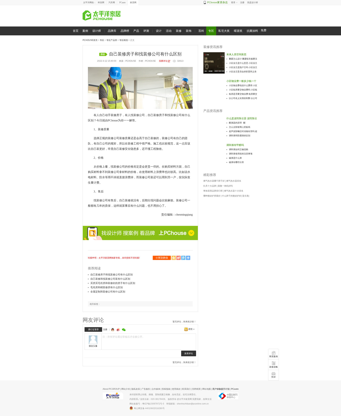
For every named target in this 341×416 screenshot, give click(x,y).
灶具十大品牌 (209, 186)
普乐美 (245, 196)
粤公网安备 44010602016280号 (149, 408)
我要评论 (163, 61)
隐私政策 (135, 389)
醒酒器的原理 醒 (237, 123)
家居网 (133, 2)
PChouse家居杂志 (217, 2)
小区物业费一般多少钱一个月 (241, 81)
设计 (159, 30)
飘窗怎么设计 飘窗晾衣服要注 (243, 59)
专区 (211, 30)
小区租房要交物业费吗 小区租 (243, 89)
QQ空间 (174, 258)
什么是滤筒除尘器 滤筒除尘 (241, 118)
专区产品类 (111, 40)
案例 (85, 30)
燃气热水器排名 (233, 181)
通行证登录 (93, 329)
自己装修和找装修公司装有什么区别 (110, 278)
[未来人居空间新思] (214, 63)
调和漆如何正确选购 (238, 149)
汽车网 (112, 2)
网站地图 (206, 389)
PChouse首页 (90, 40)
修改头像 (93, 346)
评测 (146, 30)
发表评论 (188, 353)
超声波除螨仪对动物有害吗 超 (243, 131)
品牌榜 (125, 30)
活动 (169, 30)
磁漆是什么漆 (235, 158)
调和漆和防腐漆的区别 (239, 135)
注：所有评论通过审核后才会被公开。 (123, 336)
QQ (113, 329)
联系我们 (186, 389)
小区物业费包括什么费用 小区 (243, 85)
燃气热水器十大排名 (233, 191)
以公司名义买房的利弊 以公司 (243, 98)
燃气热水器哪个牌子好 (214, 181)
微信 (162, 258)
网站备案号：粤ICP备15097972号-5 (146, 403)
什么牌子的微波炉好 (231, 196)
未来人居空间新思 (236, 54)
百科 (201, 30)
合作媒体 (156, 389)
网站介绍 (125, 389)
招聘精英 (196, 389)
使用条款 (176, 389)
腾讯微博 (183, 258)
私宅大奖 (224, 30)
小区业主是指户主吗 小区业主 (243, 67)
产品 (136, 30)
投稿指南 (166, 389)
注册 (105, 329)
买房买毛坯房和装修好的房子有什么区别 (112, 283)
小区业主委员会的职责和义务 (243, 71)
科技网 (101, 2)
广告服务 (146, 389)
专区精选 (123, 40)
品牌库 (112, 30)
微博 (118, 329)
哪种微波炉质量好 (211, 196)
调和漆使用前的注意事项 (240, 153)
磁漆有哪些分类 (236, 162)
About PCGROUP (111, 389)
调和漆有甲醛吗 (235, 145)
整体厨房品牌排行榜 (213, 191)
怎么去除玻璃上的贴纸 (239, 127)
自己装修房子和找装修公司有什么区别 (111, 274)
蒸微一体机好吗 (225, 186)
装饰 (188, 30)
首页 (76, 30)
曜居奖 (238, 30)
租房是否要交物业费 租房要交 (243, 94)
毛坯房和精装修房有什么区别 (106, 287)
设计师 (96, 30)
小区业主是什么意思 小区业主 (243, 63)
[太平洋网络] (113, 395)
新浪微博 (178, 258)
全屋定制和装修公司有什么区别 (107, 291)
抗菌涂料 (252, 30)
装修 (179, 30)
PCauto (122, 2)
